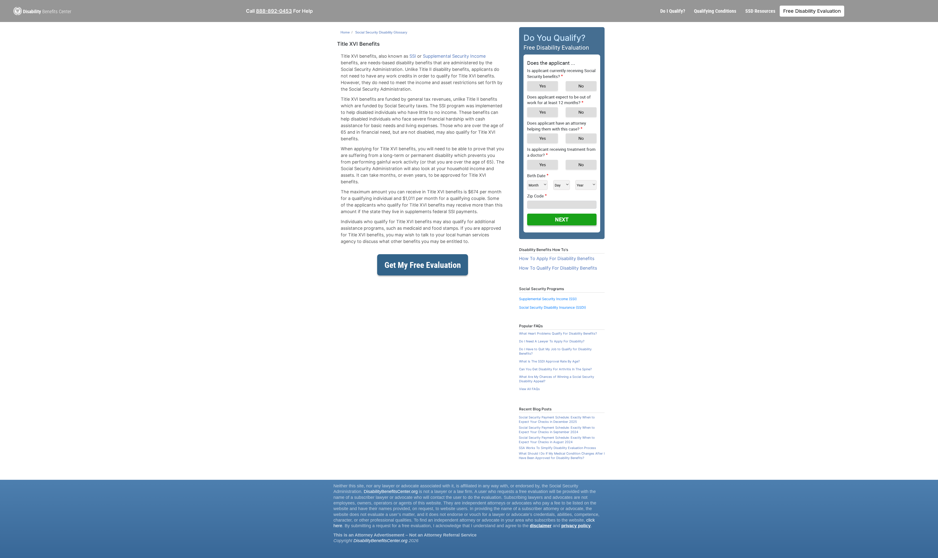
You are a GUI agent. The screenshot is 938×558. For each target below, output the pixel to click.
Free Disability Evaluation (812, 11)
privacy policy (576, 525)
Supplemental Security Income (454, 56)
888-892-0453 (274, 11)
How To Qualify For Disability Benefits (558, 268)
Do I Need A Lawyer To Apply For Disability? (551, 341)
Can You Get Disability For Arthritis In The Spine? (555, 369)
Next (562, 219)
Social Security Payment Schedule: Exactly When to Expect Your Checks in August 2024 (557, 440)
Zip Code (535, 196)
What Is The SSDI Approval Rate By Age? (549, 361)
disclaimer (541, 525)
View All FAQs (529, 389)
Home (345, 32)
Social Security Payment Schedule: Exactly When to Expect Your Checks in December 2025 (557, 420)
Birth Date (536, 175)
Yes (542, 86)
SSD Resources (760, 11)
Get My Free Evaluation (422, 264)
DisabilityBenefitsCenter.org (391, 491)
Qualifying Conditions (715, 11)
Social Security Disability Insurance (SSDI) (552, 307)
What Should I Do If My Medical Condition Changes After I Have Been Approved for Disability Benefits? (562, 456)
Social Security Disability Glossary (381, 32)
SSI (412, 56)
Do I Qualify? (672, 11)
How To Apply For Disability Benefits (556, 258)
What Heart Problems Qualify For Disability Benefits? (558, 333)
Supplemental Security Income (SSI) (548, 299)
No (581, 86)
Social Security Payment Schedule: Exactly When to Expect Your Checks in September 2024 (557, 430)
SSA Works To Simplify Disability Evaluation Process (557, 448)
